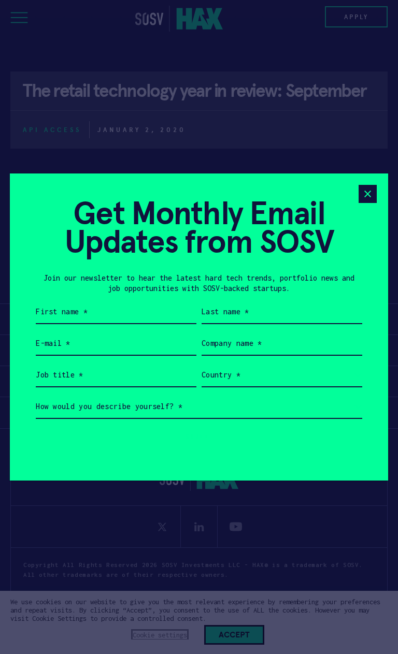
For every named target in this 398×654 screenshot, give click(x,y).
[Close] (368, 194)
